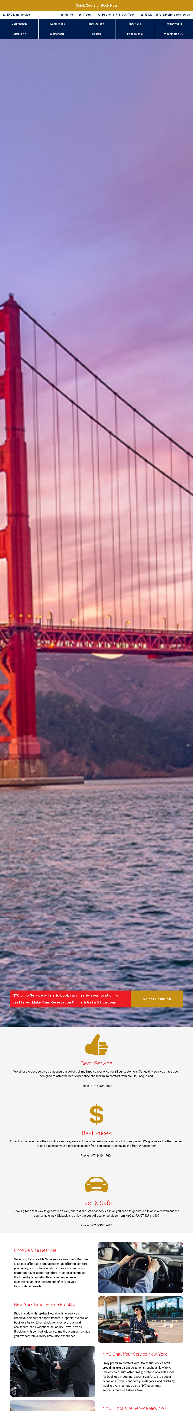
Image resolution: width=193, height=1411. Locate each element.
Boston (96, 34)
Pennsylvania (173, 23)
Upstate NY (19, 34)
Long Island (57, 23)
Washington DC (173, 34)
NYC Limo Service (18, 14)
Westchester (58, 34)
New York (135, 23)
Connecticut (19, 23)
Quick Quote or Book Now (96, 5)
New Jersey (96, 23)
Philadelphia (135, 34)
